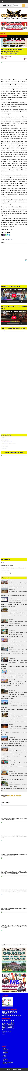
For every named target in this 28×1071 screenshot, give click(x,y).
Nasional (5, 1051)
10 (3, 1025)
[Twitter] (6, 5)
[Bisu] (23, 301)
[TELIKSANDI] (14, 14)
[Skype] (7, 235)
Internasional (5, 1052)
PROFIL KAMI (5, 446)
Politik (11, 239)
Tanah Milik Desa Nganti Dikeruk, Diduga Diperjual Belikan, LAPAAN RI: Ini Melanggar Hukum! (14, 819)
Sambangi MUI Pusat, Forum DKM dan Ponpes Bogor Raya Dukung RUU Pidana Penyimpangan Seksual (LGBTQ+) (14, 945)
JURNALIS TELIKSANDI (7, 441)
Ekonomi (5, 1058)
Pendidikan (5, 1059)
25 (5, 1028)
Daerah (4, 1053)
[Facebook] (4, 5)
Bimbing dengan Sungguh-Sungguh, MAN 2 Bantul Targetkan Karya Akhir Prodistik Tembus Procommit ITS (14, 775)
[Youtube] (12, 5)
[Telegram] (9, 235)
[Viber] (4, 235)
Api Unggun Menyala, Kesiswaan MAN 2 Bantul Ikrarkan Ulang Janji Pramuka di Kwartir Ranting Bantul (14, 728)
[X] (2, 235)
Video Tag (4, 448)
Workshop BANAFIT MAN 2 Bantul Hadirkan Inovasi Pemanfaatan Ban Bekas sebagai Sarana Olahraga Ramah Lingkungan (14, 662)
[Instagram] (10, 5)
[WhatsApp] (5, 235)
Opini (9, 239)
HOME (3, 437)
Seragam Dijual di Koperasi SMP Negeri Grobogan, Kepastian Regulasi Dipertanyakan (14, 909)
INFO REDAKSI (5, 439)
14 (10, 1025)
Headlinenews (6, 1049)
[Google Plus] (8, 5)
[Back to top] (24, 1067)
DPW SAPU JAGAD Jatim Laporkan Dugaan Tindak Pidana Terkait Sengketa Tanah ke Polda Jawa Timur (14, 855)
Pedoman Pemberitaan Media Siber (9, 444)
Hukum (6, 239)
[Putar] (2, 301)
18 (5, 1026)
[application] (14, 295)
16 (13, 1025)
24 (3, 1028)
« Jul (3, 1034)
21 (10, 1026)
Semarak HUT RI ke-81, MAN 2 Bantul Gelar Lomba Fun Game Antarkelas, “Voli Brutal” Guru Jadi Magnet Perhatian (14, 705)
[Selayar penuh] (25, 301)
